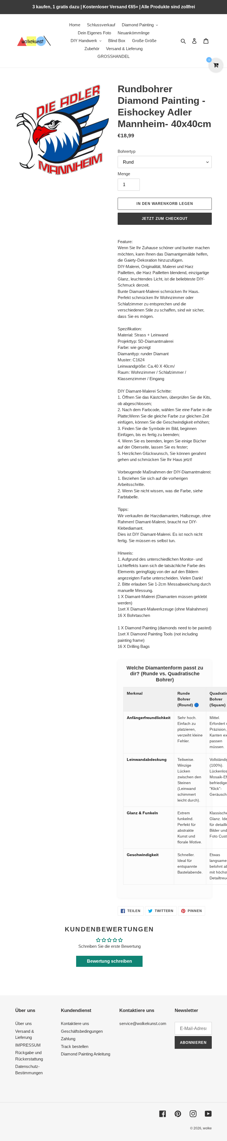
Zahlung (68, 1038)
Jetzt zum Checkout (165, 219)
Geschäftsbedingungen (82, 1031)
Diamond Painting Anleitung (85, 1054)
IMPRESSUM (28, 1045)
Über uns (23, 1023)
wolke (207, 1128)
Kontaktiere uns (75, 1023)
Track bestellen (74, 1046)
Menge (124, 173)
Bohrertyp (126, 151)
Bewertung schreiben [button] (109, 961)
